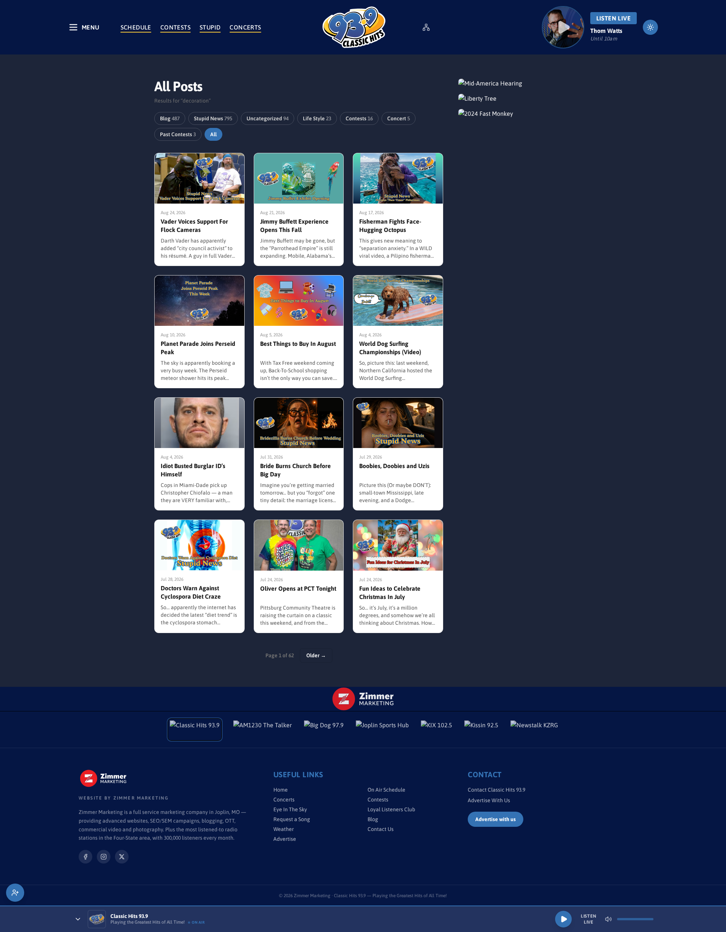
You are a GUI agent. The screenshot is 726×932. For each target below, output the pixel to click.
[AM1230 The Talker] (262, 729)
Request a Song (291, 819)
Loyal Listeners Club (391, 809)
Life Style (317, 118)
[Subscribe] (15, 893)
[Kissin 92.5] (481, 729)
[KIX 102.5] (436, 729)
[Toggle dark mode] (650, 27)
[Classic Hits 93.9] (354, 27)
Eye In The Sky (290, 809)
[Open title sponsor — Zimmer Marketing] (363, 699)
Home (280, 790)
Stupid (210, 27)
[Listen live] (563, 27)
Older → (316, 655)
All (213, 134)
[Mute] (608, 919)
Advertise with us (495, 819)
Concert (398, 118)
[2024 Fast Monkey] (515, 113)
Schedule (136, 27)
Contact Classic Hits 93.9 (496, 790)
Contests (175, 27)
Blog (170, 118)
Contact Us (381, 829)
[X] (122, 857)
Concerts (245, 27)
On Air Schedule (386, 790)
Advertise (284, 839)
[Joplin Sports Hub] (382, 729)
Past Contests (178, 134)
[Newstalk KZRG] (534, 729)
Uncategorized (268, 118)
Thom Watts (606, 30)
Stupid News (213, 118)
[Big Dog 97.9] (324, 729)
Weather (283, 829)
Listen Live (613, 18)
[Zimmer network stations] (426, 27)
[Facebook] (85, 857)
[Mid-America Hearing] (515, 83)
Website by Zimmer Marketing (124, 798)
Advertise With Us (489, 800)
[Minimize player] (78, 919)
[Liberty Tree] (515, 98)
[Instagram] (103, 857)
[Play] (563, 919)
